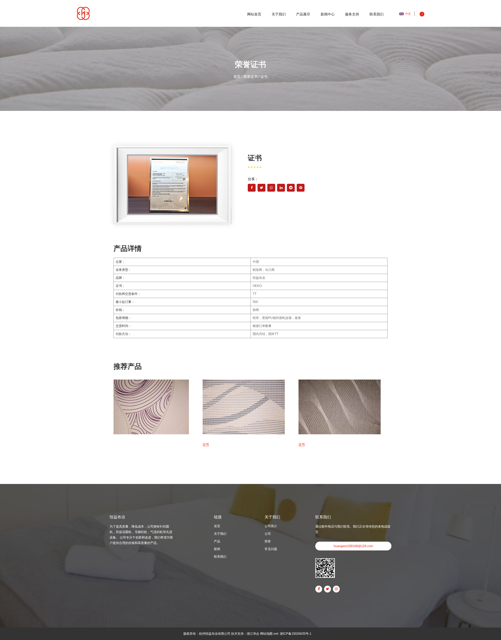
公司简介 (271, 526)
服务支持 (352, 14)
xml (275, 633)
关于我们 (279, 14)
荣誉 (268, 541)
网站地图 (266, 633)
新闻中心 (328, 14)
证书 (117, 444)
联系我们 (376, 14)
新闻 (217, 549)
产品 (217, 541)
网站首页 (254, 14)
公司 (268, 533)
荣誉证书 (250, 77)
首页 (237, 77)
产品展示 (303, 14)
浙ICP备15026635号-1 (295, 633)
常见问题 (271, 549)
